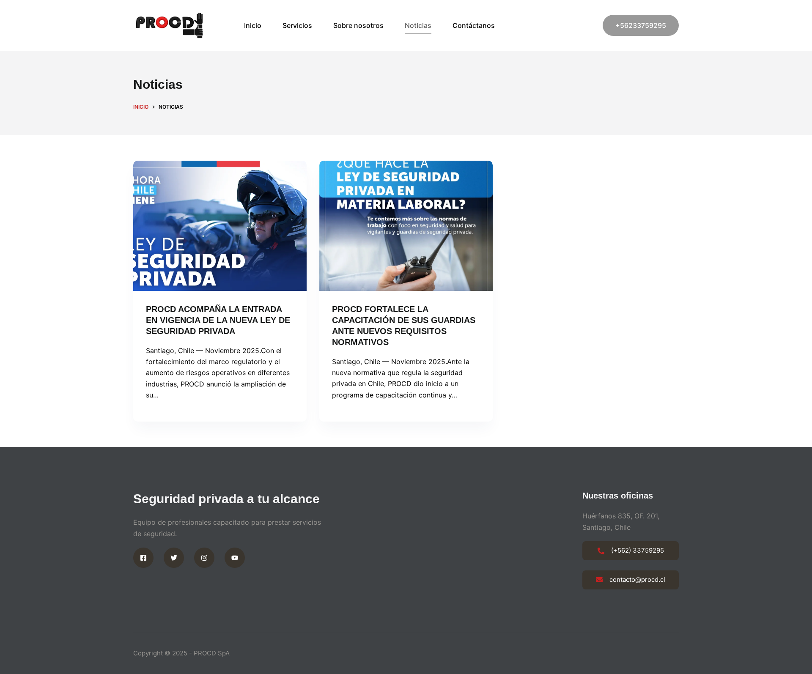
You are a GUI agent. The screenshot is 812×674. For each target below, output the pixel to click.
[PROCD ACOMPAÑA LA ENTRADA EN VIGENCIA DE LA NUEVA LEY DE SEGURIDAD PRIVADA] (220, 226)
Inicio (252, 25)
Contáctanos (474, 25)
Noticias (418, 25)
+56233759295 (640, 25)
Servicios (297, 25)
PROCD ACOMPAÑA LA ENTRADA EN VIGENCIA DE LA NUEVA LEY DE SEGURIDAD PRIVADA (218, 320)
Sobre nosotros (358, 25)
